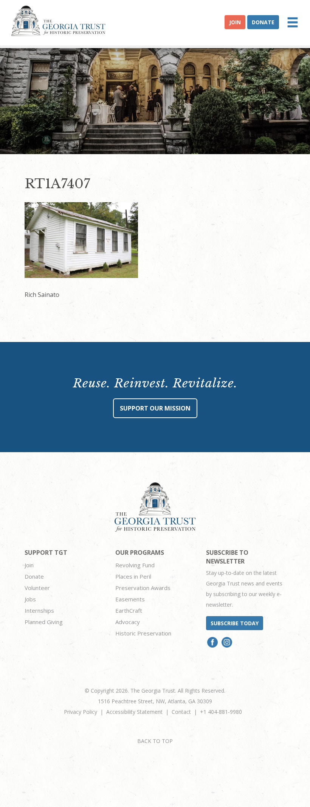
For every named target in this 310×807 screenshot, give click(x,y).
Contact (181, 711)
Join (235, 22)
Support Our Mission (155, 408)
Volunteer (37, 588)
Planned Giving (44, 622)
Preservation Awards (142, 588)
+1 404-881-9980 (221, 711)
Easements (130, 599)
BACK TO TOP (155, 741)
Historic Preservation (143, 633)
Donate (263, 22)
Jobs (30, 599)
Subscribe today (235, 623)
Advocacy (127, 622)
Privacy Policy (80, 711)
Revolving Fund (135, 565)
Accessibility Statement (134, 711)
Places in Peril (133, 576)
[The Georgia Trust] (58, 21)
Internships (39, 610)
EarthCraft (128, 610)
